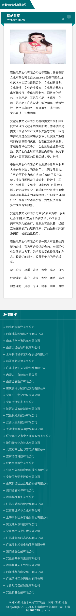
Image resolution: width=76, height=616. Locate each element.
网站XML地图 (17, 602)
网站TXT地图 (37, 602)
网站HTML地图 (57, 602)
